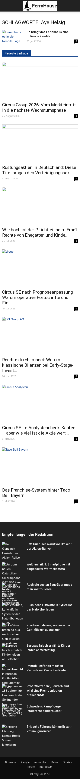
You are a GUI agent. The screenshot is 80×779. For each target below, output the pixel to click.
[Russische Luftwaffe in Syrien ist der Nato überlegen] (12, 614)
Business (10, 762)
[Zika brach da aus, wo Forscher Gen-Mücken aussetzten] (12, 634)
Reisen (55, 762)
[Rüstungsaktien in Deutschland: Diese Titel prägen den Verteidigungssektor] (40, 143)
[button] (74, 6)
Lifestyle (25, 762)
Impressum (45, 767)
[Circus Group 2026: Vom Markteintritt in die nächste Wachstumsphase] (40, 81)
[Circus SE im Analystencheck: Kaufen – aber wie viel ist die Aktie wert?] (40, 403)
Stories (67, 762)
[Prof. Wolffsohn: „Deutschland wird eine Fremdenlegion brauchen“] (12, 699)
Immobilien (40, 762)
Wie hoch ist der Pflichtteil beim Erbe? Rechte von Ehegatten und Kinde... (39, 232)
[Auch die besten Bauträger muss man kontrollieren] (12, 594)
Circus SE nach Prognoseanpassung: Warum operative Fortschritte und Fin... (38, 297)
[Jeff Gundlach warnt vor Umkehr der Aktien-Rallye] (12, 551)
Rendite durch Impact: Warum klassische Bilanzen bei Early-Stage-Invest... (38, 365)
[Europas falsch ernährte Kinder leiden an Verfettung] (12, 652)
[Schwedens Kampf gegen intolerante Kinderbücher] (12, 711)
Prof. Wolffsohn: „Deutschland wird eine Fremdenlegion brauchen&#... (48, 690)
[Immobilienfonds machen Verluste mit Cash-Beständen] (12, 677)
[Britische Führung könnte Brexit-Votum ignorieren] (12, 736)
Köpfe (31, 767)
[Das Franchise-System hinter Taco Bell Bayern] (40, 466)
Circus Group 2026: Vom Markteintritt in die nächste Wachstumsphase (39, 107)
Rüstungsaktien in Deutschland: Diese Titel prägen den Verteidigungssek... (39, 170)
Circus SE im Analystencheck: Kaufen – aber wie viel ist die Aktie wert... (38, 430)
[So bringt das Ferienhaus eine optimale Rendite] (12, 37)
